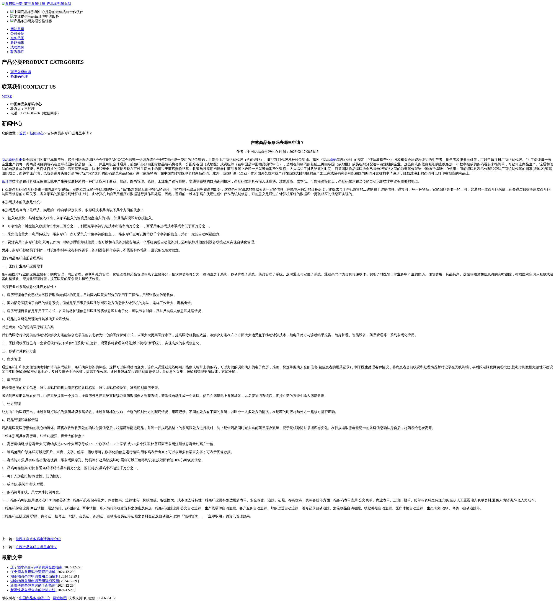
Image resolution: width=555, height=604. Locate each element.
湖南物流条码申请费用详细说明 (34, 581)
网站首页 (17, 29)
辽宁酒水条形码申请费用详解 (33, 572)
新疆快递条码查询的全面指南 (33, 585)
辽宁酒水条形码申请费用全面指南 (36, 567)
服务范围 (17, 38)
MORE (7, 96)
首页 (22, 133)
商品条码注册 (12, 159)
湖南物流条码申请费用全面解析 (34, 576)
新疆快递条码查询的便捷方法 (33, 590)
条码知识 (17, 42)
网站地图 (60, 598)
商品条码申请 (20, 72)
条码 (333, 159)
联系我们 (17, 52)
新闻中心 (37, 133)
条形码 (7, 181)
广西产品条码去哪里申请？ (36, 547)
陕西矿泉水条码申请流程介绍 (38, 539)
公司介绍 (17, 33)
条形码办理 (19, 76)
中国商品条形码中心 (34, 598)
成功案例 (17, 47)
